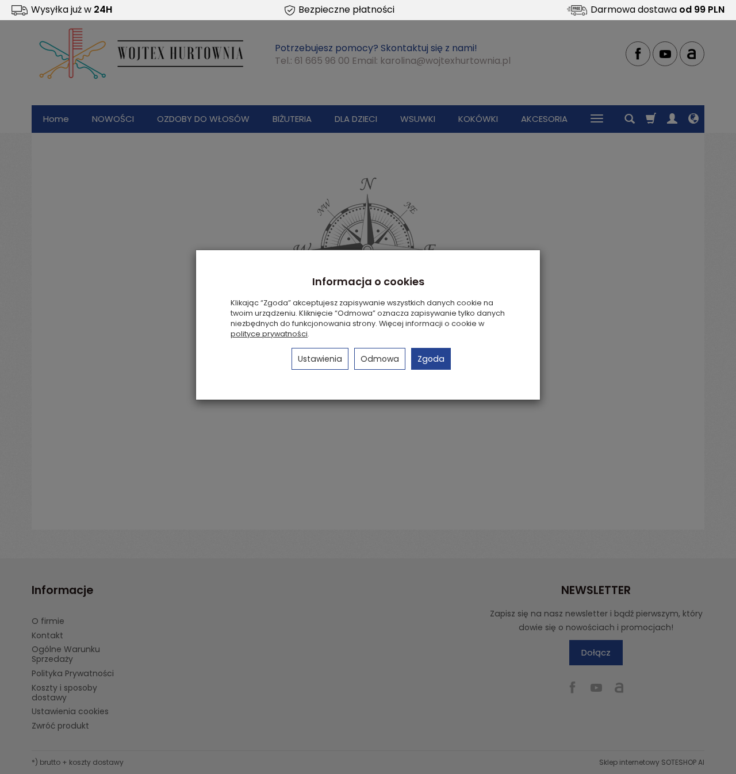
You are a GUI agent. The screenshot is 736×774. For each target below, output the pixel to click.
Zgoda (430, 359)
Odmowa (380, 359)
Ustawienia (320, 359)
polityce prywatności (269, 334)
